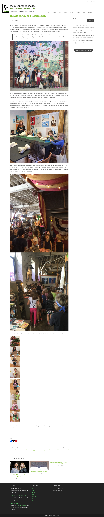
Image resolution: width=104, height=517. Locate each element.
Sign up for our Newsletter (84, 50)
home (49, 12)
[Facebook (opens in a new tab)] (87, 1)
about (54, 12)
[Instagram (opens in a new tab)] (89, 1)
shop (60, 12)
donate (65, 12)
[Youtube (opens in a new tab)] (91, 1)
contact (90, 12)
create (33, 494)
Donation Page (18, 507)
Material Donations (15, 503)
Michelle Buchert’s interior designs (39, 471)
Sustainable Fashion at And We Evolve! (19, 475)
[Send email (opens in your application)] (93, 1)
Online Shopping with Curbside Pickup (19, 495)
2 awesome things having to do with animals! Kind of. (58, 463)
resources (78, 12)
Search (74, 18)
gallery (71, 12)
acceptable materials (21, 505)
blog (84, 12)
